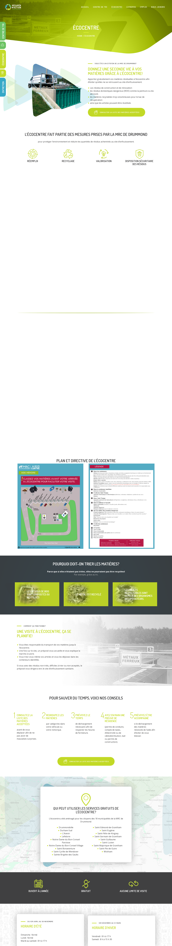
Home (79, 36)
